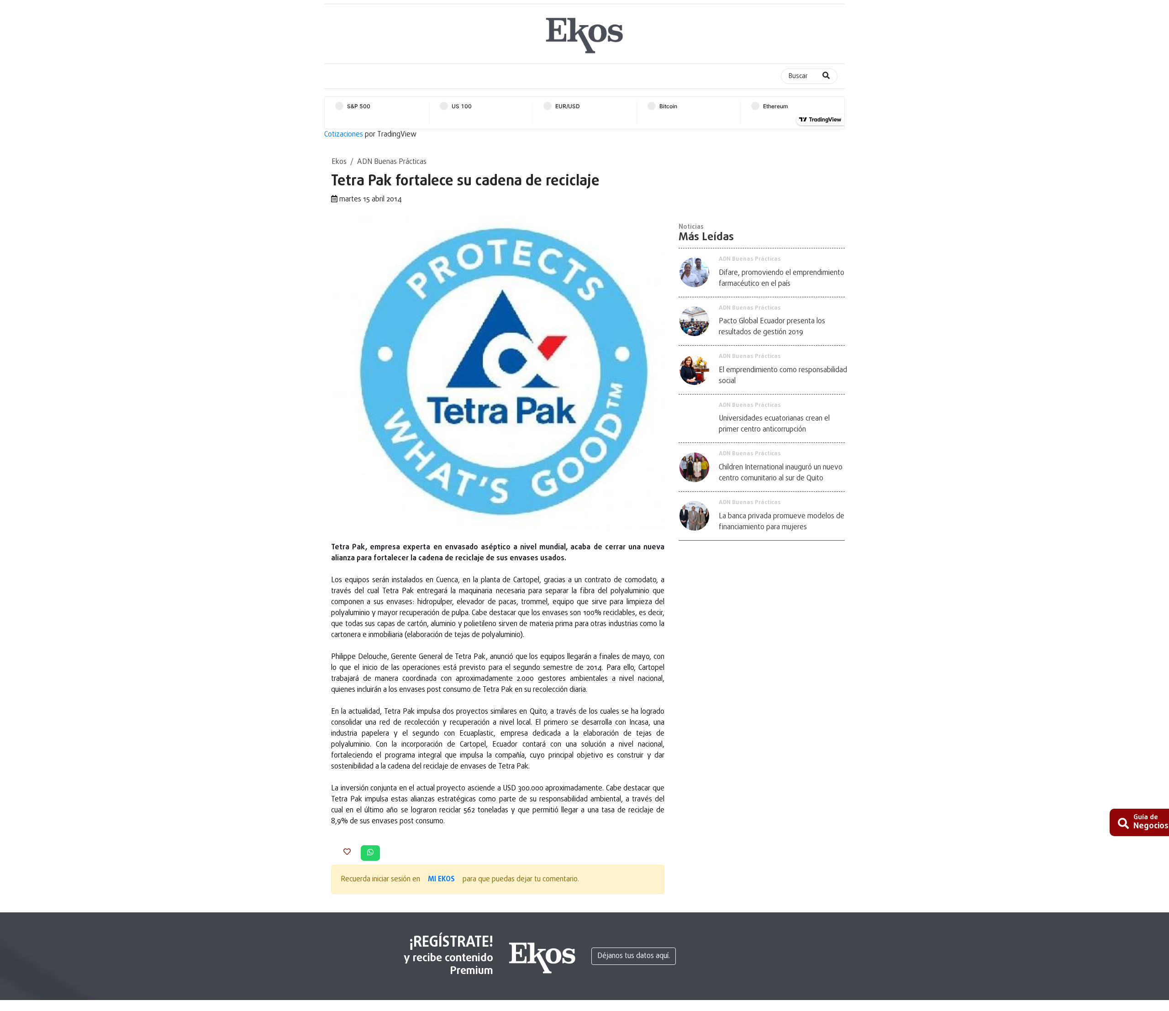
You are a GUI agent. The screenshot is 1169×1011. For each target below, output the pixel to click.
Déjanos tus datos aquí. (633, 956)
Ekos (339, 162)
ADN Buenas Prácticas (392, 162)
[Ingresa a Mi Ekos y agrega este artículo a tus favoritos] (347, 852)
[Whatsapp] (370, 853)
